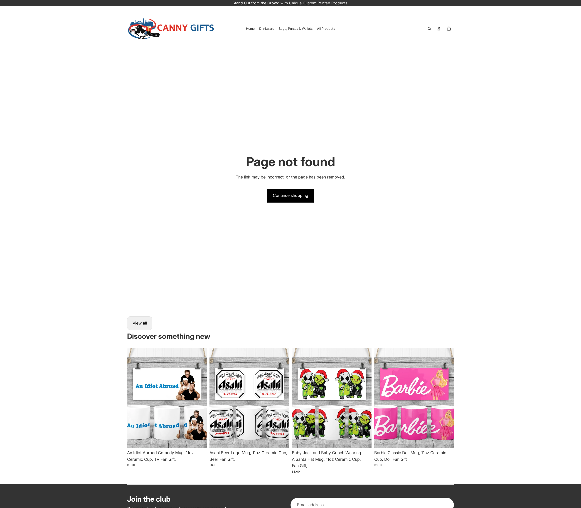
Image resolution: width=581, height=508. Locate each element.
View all (140, 323)
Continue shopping (290, 195)
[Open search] (429, 29)
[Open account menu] (439, 29)
